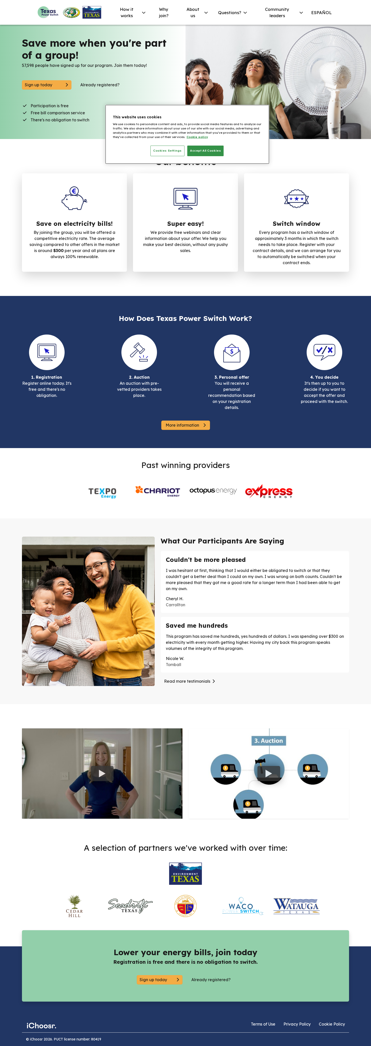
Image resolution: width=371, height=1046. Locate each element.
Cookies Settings (167, 150)
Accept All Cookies (205, 150)
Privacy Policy (297, 1024)
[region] (187, 134)
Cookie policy (197, 137)
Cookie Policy (332, 1024)
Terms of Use (263, 1024)
